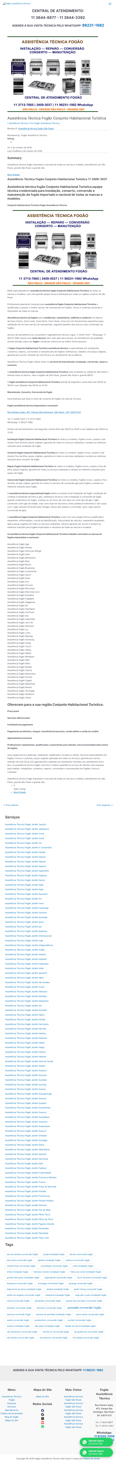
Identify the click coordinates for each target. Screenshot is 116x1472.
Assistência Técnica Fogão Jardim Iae (23, 1005)
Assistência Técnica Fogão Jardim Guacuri (25, 1131)
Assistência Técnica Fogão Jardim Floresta (26, 1205)
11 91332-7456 (104, 1436)
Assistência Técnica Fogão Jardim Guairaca (26, 1121)
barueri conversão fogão (81, 1254)
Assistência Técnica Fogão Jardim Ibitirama (26, 991)
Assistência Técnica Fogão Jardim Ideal (24, 977)
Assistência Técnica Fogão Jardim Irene (24, 903)
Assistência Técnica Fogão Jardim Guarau (25, 1089)
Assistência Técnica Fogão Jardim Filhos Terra (27, 1214)
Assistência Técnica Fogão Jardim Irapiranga (26, 908)
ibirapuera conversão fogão (20, 1283)
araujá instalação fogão (54, 1254)
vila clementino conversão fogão (22, 1332)
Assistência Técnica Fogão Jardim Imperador (27, 964)
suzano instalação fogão (18, 1326)
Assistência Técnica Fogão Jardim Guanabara (27, 1117)
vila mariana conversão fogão (20, 1337)
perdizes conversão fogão (19, 1308)
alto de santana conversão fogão (22, 1254)
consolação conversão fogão (54, 1266)
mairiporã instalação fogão (57, 1295)
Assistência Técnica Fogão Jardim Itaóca (25, 880)
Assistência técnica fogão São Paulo (36, 128)
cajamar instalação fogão (49, 1260)
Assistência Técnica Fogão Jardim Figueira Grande (29, 1224)
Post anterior (10, 805)
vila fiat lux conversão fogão (56, 1332)
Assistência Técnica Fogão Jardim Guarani (25, 1098)
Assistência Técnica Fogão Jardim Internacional (28, 936)
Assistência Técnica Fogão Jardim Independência (29, 945)
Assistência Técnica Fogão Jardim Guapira (25, 1103)
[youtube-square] (42, 1423)
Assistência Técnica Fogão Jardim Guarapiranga (28, 1094)
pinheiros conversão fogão (49, 1308)
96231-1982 (93, 25)
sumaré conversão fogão (79, 1320)
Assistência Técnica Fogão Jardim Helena (25, 1052)
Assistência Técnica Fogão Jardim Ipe (23, 926)
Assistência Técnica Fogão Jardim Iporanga (26, 917)
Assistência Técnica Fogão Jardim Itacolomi (26, 894)
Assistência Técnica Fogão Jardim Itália (24, 885)
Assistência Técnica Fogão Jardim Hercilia (25, 1028)
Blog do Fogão (12, 1417)
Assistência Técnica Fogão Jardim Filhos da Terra (29, 1219)
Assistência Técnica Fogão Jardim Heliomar (26, 1038)
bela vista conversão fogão (19, 1260)
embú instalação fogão (17, 1272)
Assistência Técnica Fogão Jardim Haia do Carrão (29, 1061)
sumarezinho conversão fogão (48, 1320)
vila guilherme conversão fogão (88, 1332)
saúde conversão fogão (18, 1320)
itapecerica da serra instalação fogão (24, 1289)
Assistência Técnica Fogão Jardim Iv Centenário (28, 847)
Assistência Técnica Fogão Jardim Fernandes (27, 1228)
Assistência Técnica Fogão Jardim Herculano (27, 1024)
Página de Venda (91, 1458)
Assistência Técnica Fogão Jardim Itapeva (25, 866)
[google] (42, 1415)
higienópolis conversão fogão (58, 1277)
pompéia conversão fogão (84, 1307)
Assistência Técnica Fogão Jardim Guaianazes (27, 1126)
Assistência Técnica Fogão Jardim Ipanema (26, 931)
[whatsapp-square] (42, 1427)
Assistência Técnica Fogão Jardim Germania (26, 1159)
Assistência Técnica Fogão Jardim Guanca (25, 1112)
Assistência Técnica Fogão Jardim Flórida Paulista (29, 1200)
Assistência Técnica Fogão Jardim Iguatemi (26, 973)
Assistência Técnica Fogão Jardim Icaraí (24, 987)
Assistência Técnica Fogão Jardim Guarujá (25, 1084)
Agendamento (11, 1410)
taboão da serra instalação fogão (80, 1326)
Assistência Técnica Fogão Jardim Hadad (25, 1066)
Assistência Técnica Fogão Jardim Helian (25, 1043)
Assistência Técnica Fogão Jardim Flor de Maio (28, 1210)
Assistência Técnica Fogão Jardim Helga (24, 1047)
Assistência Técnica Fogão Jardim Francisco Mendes (30, 1177)
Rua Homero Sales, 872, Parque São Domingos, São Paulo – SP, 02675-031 (44, 412)
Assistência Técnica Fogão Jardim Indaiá (25, 950)
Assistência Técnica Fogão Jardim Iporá (24, 922)
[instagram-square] (42, 1419)
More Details (13, 174)
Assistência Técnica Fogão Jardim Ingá (24, 940)
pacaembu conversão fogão (48, 1301)
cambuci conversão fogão (78, 1260)
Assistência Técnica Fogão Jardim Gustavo (26, 1070)
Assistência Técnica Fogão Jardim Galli (24, 1163)
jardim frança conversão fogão (88, 1289)
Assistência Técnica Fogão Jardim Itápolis (25, 861)
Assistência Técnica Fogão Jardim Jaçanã (25, 824)
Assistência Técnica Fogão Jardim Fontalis (25, 1191)
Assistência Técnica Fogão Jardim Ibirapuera (26, 1001)
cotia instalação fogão (83, 1266)
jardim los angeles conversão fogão (23, 1295)
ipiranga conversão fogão (81, 1283)
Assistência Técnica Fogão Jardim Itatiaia (25, 852)
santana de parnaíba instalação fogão (53, 1314)
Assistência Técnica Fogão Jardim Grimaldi (26, 1135)
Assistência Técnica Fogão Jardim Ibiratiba (26, 996)
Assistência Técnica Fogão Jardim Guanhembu (27, 1107)
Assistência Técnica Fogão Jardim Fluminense (27, 1196)
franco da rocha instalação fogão (85, 1272)
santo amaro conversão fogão (90, 1314)
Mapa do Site (11, 1420)
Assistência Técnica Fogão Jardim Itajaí (24, 889)
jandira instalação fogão (58, 1289)
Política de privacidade (12, 1413)
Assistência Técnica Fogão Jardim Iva (23, 843)
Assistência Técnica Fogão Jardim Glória (24, 1145)
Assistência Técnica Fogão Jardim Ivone (24, 833)
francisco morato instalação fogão (49, 1272)
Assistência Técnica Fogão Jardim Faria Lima (27, 1238)
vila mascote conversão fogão (53, 1337)
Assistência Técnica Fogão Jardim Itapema (26, 875)
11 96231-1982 (93, 1370)
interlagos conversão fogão (51, 1283)
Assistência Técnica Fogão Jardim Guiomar (26, 1075)
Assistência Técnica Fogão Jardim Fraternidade (28, 1173)
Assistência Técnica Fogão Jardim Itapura (25, 857)
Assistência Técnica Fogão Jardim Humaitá (26, 1010)
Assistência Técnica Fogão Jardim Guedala (26, 1080)
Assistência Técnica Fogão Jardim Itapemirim (27, 871)
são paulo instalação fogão (47, 1326)
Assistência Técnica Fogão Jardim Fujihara (25, 1168)
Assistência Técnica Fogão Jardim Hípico (25, 1015)
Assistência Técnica (18, 123)
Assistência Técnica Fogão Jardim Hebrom (25, 1056)
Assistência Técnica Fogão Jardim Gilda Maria (27, 1149)
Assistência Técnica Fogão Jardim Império (25, 954)
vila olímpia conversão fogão (85, 1337)
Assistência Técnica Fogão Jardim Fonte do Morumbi (30, 1186)
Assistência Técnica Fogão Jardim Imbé (24, 968)
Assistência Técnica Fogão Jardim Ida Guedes (27, 982)
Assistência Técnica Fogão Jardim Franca (25, 1182)
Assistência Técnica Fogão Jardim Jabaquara (27, 829)
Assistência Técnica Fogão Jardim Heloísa (25, 1033)
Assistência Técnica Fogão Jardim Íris (23, 898)
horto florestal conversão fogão (92, 1277)
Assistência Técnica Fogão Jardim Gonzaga (26, 1140)
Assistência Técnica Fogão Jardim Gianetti (25, 1154)
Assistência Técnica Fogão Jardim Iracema (26, 912)
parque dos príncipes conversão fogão (84, 1301)
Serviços (11, 1406)
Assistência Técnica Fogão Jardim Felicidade (26, 1233)
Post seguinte (105, 805)
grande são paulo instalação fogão (23, 1277)
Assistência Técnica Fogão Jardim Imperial (25, 959)
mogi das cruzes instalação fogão (90, 1295)
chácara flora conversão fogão (21, 1266)
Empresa (11, 1403)
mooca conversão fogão (18, 1301)
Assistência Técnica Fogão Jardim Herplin (25, 1019)
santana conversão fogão (19, 1314)
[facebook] (42, 1411)
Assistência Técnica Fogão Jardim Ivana (24, 838)
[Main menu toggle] (110, 4)
